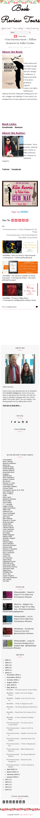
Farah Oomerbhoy (9, 508)
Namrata (6, 540)
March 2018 (11, 772)
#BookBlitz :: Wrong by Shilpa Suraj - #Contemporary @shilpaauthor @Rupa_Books (19, 299)
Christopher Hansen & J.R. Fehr (13, 490)
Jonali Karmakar (8, 522)
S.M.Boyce (6, 554)
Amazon (19, 127)
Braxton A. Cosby (9, 483)
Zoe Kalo (6, 581)
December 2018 (13, 675)
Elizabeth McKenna (9, 499)
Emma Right (7, 501)
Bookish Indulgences (14, 393)
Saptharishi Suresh (9, 561)
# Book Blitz (22, 36)
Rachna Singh (7, 547)
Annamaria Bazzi (8, 472)
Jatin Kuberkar (7, 519)
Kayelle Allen (7, 524)
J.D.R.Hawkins (7, 460)
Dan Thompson (8, 492)
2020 (7, 668)
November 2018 (13, 677)
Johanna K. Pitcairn (9, 520)
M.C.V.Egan (6, 533)
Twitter (5, 169)
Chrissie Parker (8, 488)
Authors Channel (8, 479)
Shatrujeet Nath (8, 569)
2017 (7, 779)
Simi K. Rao (7, 574)
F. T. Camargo (7, 504)
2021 (7, 665)
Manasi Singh (7, 536)
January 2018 (12, 777)
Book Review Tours (20, 14)
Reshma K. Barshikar (10, 549)
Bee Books (6, 481)
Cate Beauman (8, 485)
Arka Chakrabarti (8, 478)
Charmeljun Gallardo (10, 486)
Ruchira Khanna (8, 551)
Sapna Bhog (7, 560)
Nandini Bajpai (8, 542)
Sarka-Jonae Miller (9, 565)
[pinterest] (27, 422)
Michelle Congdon (9, 538)
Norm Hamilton (8, 544)
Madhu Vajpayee (8, 535)
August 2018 (12, 682)
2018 (7, 673)
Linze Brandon (8, 531)
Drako (5, 495)
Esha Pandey (7, 502)
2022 (7, 663)
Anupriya (6, 474)
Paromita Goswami (9, 545)
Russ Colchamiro (8, 552)
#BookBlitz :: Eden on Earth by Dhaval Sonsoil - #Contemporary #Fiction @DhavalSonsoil (19, 256)
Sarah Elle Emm (8, 563)
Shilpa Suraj (7, 570)
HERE (24, 211)
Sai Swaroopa (7, 558)
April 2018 (11, 769)
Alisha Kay (6, 465)
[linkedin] (19, 422)
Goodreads (7, 127)
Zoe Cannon (7, 579)
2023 (7, 660)
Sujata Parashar (8, 576)
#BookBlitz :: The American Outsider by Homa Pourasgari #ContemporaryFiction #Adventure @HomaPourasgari (19, 278)
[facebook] (11, 422)
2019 (7, 670)
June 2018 (11, 685)
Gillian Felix (6, 510)
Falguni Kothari (8, 506)
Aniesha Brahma (8, 470)
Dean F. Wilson (8, 494)
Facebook (16, 169)
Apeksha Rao (7, 476)
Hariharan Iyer (8, 511)
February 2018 (12, 774)
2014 (7, 787)
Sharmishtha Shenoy (10, 567)
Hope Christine (8, 515)
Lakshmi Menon (8, 527)
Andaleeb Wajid (8, 467)
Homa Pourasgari (9, 513)
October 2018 (12, 680)
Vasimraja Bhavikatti (10, 577)
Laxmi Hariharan (8, 529)
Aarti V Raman (8, 461)
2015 (7, 784)
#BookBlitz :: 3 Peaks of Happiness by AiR (20, 703)
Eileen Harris (7, 497)
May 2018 (10, 687)
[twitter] (15, 422)
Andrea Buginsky (8, 469)
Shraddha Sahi (8, 572)
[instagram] (23, 422)
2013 (7, 790)
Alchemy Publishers (9, 463)
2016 (7, 782)
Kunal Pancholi (8, 526)
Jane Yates (6, 517)
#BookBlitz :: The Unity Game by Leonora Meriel (22, 690)
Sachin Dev (6, 556)
